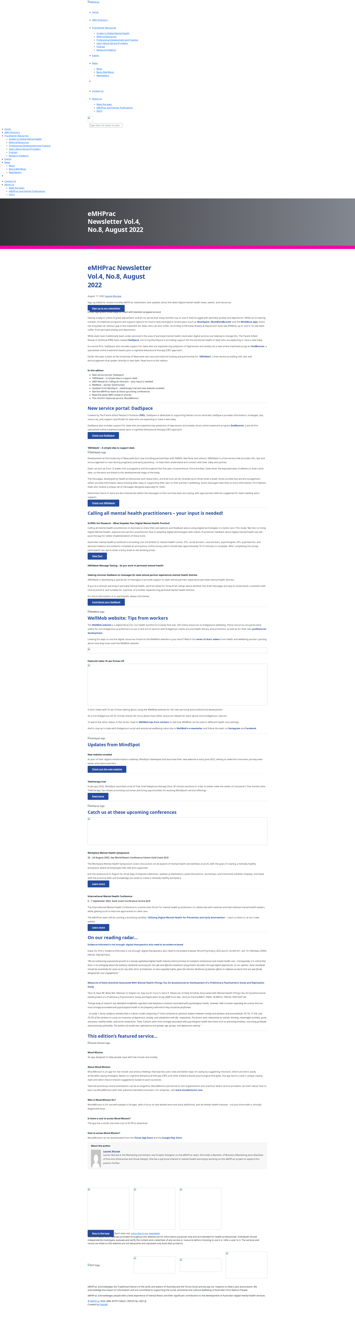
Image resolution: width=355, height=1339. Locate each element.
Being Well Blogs (105, 72)
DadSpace (133, 340)
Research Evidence (106, 49)
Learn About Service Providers (112, 43)
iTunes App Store (143, 1137)
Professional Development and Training (117, 39)
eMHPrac (95, 1301)
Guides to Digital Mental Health (113, 33)
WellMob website (101, 624)
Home (95, 12)
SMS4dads (205, 356)
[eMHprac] (94, 1)
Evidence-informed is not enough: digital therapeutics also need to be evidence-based (135, 944)
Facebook (250, 728)
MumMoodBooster (221, 321)
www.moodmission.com (189, 1090)
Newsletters (103, 75)
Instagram (234, 728)
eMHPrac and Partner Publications (115, 107)
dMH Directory (100, 20)
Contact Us (98, 91)
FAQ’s (99, 111)
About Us (97, 98)
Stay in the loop (100, 1233)
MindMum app (249, 321)
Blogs (99, 68)
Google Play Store (172, 1137)
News (95, 63)
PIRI (142, 415)
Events (95, 55)
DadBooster (257, 346)
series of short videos (208, 639)
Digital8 (104, 1304)
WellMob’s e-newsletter (189, 728)
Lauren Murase (113, 296)
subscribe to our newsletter (145, 1233)
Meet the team (104, 104)
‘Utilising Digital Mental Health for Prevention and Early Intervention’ (186, 917)
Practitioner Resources (104, 27)
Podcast (101, 46)
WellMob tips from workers (154, 722)
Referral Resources (106, 36)
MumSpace (203, 321)
